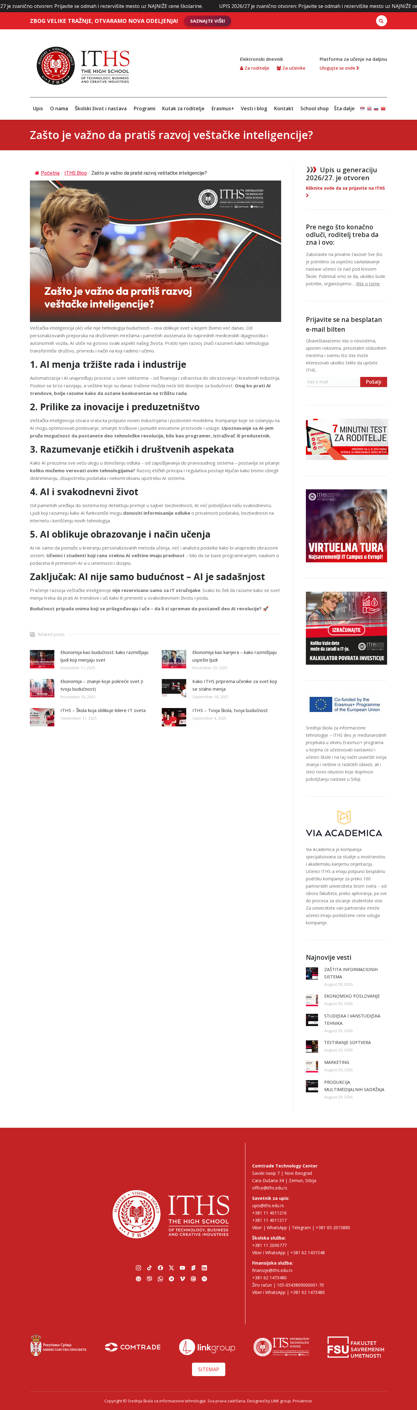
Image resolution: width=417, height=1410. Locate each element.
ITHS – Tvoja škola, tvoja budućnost (230, 710)
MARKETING (336, 1062)
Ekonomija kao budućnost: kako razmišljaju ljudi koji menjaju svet (104, 656)
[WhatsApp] (160, 1278)
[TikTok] (149, 1267)
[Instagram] (138, 1267)
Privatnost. (303, 1401)
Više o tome (368, 284)
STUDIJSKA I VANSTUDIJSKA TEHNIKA (352, 1019)
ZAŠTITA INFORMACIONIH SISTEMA (351, 973)
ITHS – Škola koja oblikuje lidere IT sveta (103, 710)
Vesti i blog (254, 108)
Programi (144, 108)
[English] (369, 106)
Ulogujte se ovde (338, 68)
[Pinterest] (138, 1278)
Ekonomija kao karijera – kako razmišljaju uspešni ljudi (234, 656)
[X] (171, 1267)
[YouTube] (182, 1267)
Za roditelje (256, 68)
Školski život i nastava (101, 108)
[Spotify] (204, 1278)
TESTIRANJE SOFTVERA (347, 1042)
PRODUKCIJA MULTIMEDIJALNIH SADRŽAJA (354, 1085)
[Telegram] (171, 1278)
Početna (50, 173)
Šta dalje (344, 108)
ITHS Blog (75, 173)
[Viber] (149, 1278)
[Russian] (376, 106)
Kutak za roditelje (183, 108)
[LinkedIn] (204, 1267)
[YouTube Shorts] (193, 1267)
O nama (59, 108)
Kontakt (284, 108)
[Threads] (193, 1278)
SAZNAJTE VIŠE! (207, 21)
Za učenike (293, 68)
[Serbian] (362, 106)
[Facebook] (160, 1267)
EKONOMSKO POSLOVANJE (352, 996)
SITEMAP (208, 1369)
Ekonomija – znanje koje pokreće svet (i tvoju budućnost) (101, 685)
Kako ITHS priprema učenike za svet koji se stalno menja (234, 685)
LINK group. (281, 1401)
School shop (314, 108)
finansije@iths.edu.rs (272, 1270)
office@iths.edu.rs (269, 1188)
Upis (38, 108)
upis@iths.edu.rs (268, 1205)
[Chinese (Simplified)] (383, 106)
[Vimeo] (182, 1278)
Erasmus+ (223, 108)
